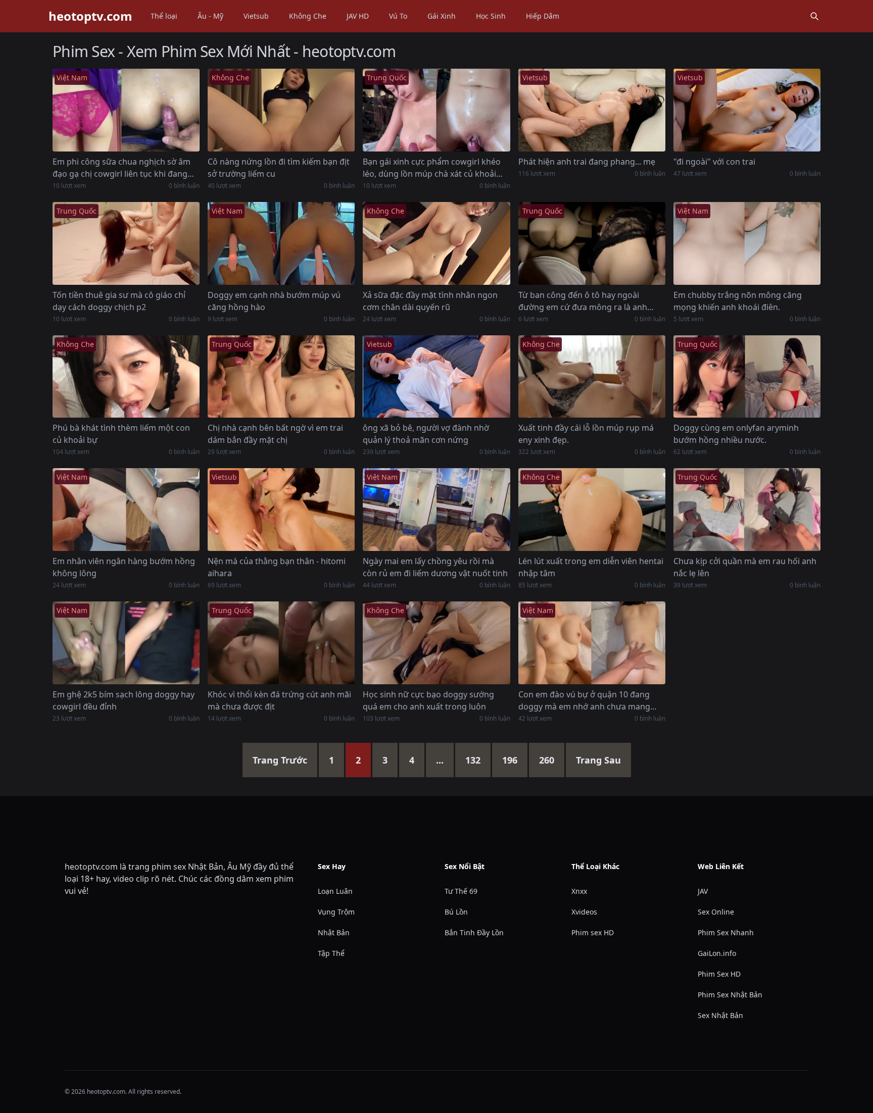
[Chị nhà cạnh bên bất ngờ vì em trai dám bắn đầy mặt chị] (281, 376)
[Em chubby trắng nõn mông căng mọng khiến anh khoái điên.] (746, 243)
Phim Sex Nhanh (726, 932)
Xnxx (579, 891)
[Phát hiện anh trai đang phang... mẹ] (591, 110)
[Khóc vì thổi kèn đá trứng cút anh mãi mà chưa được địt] (281, 642)
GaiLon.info (717, 953)
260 (546, 760)
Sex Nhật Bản (720, 1015)
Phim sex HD (592, 932)
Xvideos (584, 912)
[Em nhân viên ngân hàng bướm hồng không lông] (126, 509)
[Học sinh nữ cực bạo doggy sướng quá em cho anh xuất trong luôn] (436, 642)
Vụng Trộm (336, 912)
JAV (703, 891)
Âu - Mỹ (210, 16)
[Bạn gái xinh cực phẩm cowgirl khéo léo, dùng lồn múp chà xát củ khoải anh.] (436, 110)
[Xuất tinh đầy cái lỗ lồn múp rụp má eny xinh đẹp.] (591, 376)
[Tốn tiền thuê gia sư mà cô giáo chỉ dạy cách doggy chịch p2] (126, 243)
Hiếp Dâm (542, 16)
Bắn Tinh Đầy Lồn (474, 932)
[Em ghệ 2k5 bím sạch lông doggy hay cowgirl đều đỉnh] (126, 642)
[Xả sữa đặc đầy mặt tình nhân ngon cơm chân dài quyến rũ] (436, 243)
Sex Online (716, 912)
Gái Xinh (441, 16)
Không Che (307, 16)
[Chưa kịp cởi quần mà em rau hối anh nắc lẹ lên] (746, 509)
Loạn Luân (335, 891)
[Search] (814, 16)
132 (472, 760)
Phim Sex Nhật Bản (730, 994)
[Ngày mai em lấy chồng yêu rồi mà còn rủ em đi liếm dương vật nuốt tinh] (436, 509)
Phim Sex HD (719, 974)
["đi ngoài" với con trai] (746, 110)
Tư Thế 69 (461, 891)
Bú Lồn (456, 912)
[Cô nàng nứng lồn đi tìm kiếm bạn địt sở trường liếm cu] (281, 110)
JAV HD (358, 16)
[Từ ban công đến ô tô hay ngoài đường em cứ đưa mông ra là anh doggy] (591, 243)
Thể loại (164, 16)
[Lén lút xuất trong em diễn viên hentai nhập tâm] (591, 509)
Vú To (398, 16)
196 (509, 760)
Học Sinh (491, 16)
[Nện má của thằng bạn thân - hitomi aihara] (281, 509)
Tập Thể (331, 953)
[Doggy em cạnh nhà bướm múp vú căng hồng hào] (281, 243)
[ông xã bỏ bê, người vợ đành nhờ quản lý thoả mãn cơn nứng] (436, 376)
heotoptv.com (90, 16)
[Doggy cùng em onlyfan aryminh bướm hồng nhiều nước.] (746, 376)
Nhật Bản (334, 932)
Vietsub (256, 16)
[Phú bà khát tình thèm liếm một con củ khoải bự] (126, 376)
